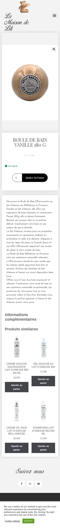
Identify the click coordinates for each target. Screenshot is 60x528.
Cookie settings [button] (12, 521)
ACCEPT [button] (28, 521)
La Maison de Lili (16, 22)
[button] (54, 15)
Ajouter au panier (34, 177)
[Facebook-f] (22, 484)
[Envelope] (39, 484)
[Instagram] (30, 484)
